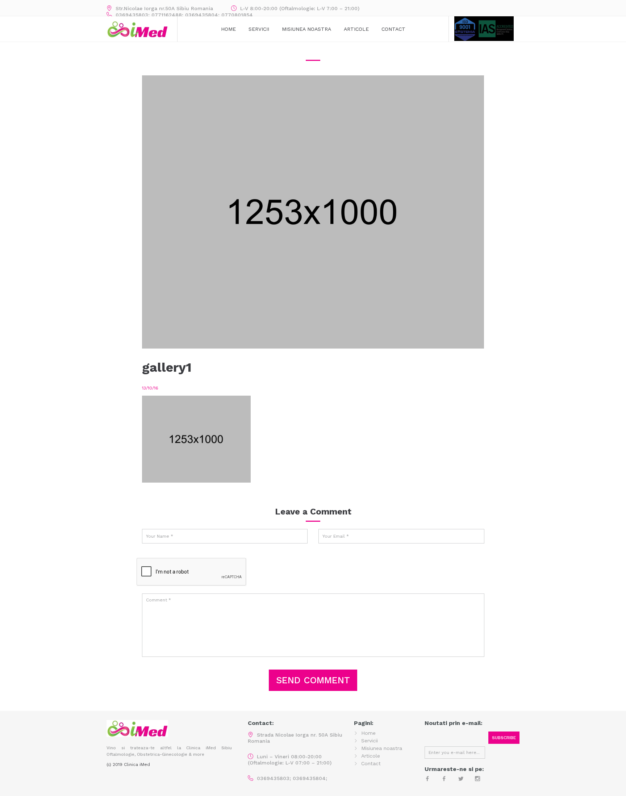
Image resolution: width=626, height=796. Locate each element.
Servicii (259, 29)
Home (228, 29)
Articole (356, 29)
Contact (393, 29)
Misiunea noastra (381, 748)
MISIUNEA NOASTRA (306, 29)
